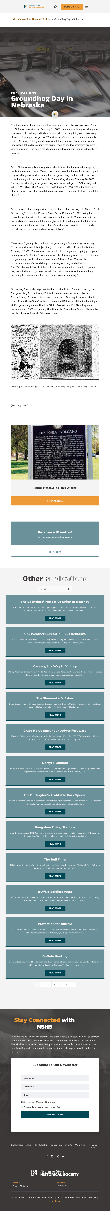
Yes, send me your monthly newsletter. (42, 1107)
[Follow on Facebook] (47, 1156)
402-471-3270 (20, 1185)
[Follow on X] (58, 1156)
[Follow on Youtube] (63, 1156)
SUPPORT (61, 1183)
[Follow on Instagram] (52, 1156)
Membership (41, 1145)
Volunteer (80, 1145)
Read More (55, 618)
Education (56, 1145)
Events (68, 1145)
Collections (17, 1145)
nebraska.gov (55, 1201)
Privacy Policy (93, 1146)
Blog (28, 1145)
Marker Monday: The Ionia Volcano (55, 487)
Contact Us (62, 1185)
